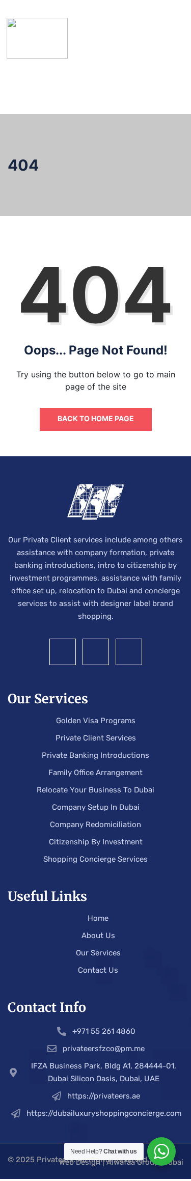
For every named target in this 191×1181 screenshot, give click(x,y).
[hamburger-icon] (172, 38)
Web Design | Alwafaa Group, (111, 1162)
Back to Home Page (96, 418)
